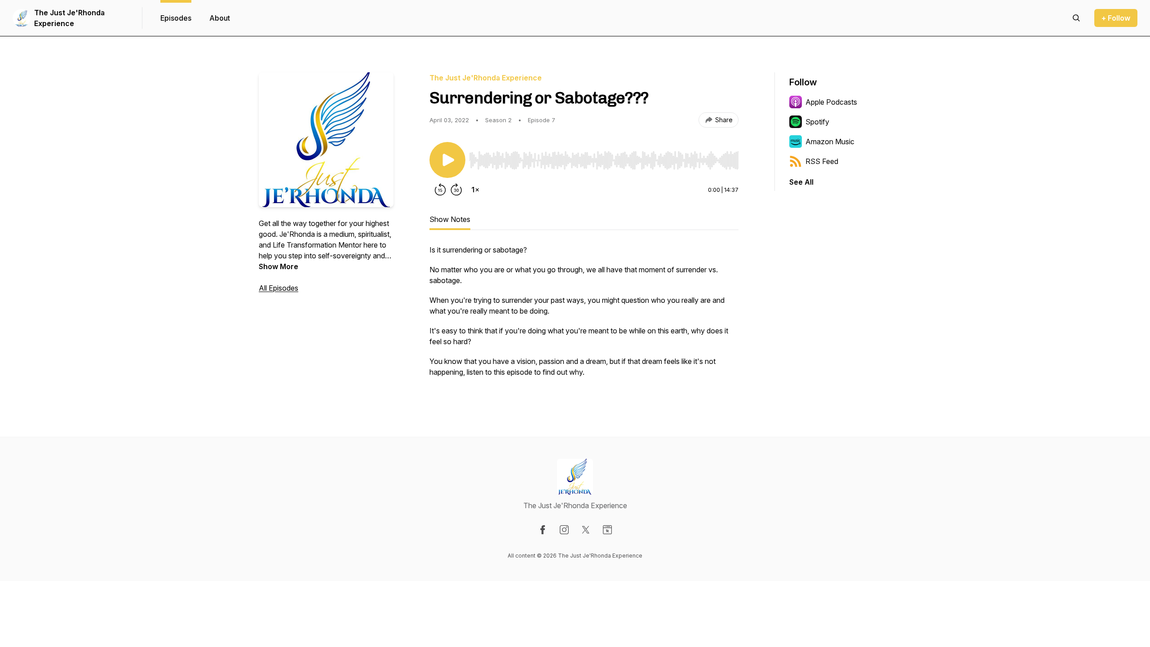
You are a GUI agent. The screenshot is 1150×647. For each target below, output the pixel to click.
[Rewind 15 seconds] (440, 189)
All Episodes (278, 288)
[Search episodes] (1076, 18)
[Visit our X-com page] (585, 529)
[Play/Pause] (447, 160)
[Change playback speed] (475, 189)
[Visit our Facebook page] (542, 529)
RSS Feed (821, 161)
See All (801, 181)
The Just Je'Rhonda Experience (69, 18)
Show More (278, 266)
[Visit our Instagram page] (564, 529)
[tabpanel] (584, 315)
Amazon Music (829, 141)
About (219, 17)
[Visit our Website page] (607, 529)
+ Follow (1115, 17)
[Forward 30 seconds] (456, 189)
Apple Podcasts (831, 101)
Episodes (175, 17)
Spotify (817, 121)
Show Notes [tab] (449, 219)
